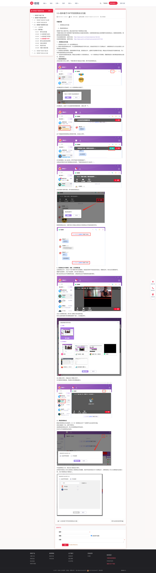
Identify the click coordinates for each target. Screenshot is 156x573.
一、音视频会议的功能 (63, 25)
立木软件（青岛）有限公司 (67, 570)
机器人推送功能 (44, 48)
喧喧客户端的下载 (39, 15)
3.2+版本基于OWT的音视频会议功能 (49, 38)
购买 (63, 3)
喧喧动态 (32, 558)
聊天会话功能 (43, 32)
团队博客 (70, 558)
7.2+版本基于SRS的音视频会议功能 (49, 36)
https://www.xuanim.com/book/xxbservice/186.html (87, 37)
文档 (69, 3)
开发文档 (51, 558)
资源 (76, 3)
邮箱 (60, 536)
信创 (51, 3)
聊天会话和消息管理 (45, 41)
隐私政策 (101, 570)
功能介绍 (32, 556)
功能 (44, 3)
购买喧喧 (32, 561)
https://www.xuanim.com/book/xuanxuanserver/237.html (88, 39)
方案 (57, 3)
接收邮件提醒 (95, 536)
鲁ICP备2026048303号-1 (81, 570)
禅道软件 (70, 556)
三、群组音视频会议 (63, 28)
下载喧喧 (105, 3)
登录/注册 (122, 3)
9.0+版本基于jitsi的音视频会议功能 (49, 34)
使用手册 (51, 556)
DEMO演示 (113, 3)
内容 (60, 539)
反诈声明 (70, 561)
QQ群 (89, 556)
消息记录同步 (43, 43)
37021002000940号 (93, 570)
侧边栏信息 (43, 45)
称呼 (60, 532)
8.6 (123, 570)
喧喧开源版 (33, 563)
